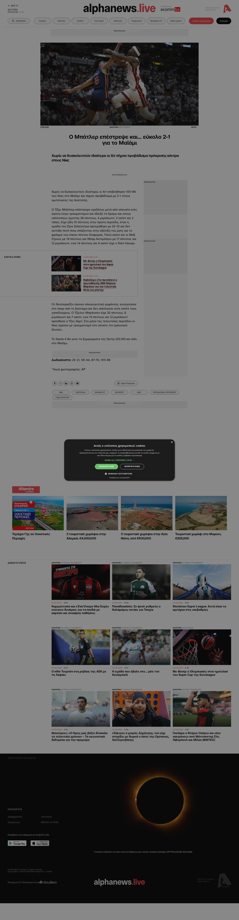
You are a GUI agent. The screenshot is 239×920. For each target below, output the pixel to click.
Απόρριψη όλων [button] (132, 466)
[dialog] (119, 460)
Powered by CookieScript (119, 478)
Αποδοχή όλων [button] (106, 466)
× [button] (172, 442)
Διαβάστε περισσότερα (133, 455)
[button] (119, 460)
